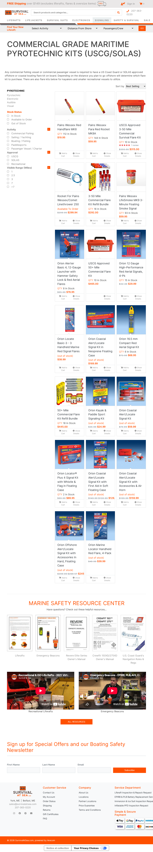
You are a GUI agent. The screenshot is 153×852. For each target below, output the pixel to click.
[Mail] (31, 813)
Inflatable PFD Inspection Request (130, 805)
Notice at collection (57, 848)
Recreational (18, 163)
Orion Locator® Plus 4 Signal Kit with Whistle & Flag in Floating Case (67, 481)
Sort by (120, 86)
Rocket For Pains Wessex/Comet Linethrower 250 (68, 200)
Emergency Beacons (48, 655)
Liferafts (14, 20)
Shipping (47, 805)
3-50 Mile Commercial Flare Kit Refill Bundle (99, 200)
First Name (13, 764)
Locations (84, 797)
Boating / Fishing (20, 140)
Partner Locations (87, 801)
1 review (135, 145)
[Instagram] (14, 813)
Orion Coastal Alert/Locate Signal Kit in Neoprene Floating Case (100, 347)
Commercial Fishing (22, 133)
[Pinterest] (25, 813)
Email (81, 764)
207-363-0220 (134, 12)
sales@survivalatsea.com (22, 804)
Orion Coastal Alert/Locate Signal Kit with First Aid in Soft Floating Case (98, 481)
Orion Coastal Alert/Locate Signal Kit (128, 414)
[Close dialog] (117, 6)
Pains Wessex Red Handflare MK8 (69, 127)
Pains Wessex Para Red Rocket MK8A (99, 129)
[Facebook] (20, 813)
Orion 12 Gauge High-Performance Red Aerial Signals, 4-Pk (131, 269)
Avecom (51, 840)
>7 (12, 186)
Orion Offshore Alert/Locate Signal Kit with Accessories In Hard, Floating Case (67, 555)
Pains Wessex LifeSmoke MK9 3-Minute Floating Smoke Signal (131, 202)
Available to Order (21, 119)
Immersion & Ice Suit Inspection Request (130, 801)
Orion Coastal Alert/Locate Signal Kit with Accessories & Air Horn (130, 481)
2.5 (13, 175)
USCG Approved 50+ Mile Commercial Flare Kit (99, 269)
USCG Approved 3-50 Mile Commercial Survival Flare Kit (130, 131)
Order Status (49, 801)
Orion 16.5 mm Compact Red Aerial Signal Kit (129, 343)
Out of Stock (18, 123)
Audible (11, 102)
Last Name (48, 764)
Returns (47, 810)
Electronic (12, 98)
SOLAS (15, 160)
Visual (10, 105)
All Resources (76, 721)
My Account (49, 797)
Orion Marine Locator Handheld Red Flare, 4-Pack (99, 549)
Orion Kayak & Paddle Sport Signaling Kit (97, 414)
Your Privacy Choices (86, 848)
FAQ (45, 818)
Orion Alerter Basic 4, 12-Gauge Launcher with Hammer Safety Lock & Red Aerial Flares (69, 274)
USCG (14, 156)
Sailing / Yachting (21, 137)
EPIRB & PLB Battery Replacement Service (130, 797)
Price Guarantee (87, 805)
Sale (147, 20)
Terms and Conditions (90, 810)
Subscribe (129, 770)
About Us (83, 792)
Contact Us (48, 792)
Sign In (130, 3)
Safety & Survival (126, 20)
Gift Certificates (51, 814)
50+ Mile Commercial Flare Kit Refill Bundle (68, 414)
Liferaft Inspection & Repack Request (130, 792)
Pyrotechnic (13, 95)
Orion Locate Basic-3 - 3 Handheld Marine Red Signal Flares (68, 345)
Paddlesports (18, 144)
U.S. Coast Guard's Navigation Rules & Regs (133, 659)
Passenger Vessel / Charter (26, 148)
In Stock (16, 115)
